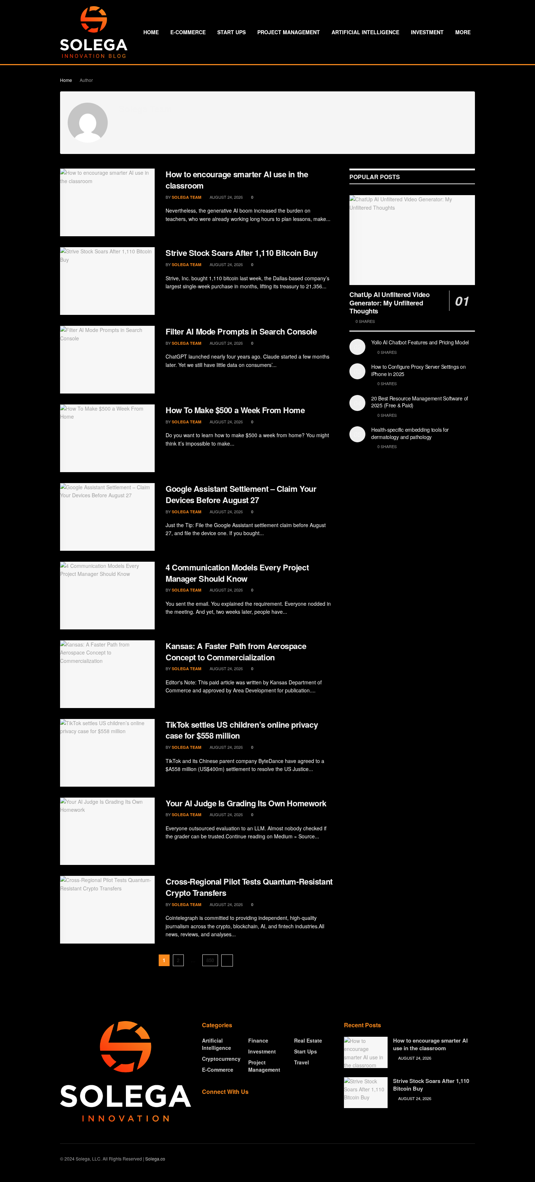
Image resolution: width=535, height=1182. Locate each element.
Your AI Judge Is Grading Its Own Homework (246, 803)
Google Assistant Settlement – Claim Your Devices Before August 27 (241, 494)
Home (151, 32)
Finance (258, 1040)
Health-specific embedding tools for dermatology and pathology (410, 433)
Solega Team (186, 197)
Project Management (288, 32)
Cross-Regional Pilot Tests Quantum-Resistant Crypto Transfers (249, 886)
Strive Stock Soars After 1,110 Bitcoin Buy (242, 252)
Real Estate (308, 1040)
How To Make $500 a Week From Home (235, 410)
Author (86, 80)
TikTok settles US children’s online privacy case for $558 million (242, 730)
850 (210, 960)
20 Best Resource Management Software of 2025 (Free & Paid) (419, 402)
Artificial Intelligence (365, 32)
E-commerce (188, 32)
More (463, 32)
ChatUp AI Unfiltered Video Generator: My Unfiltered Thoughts (389, 303)
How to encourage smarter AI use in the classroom (237, 179)
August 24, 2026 (226, 197)
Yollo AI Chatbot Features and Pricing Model (420, 342)
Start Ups (231, 32)
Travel (301, 1062)
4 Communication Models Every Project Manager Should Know (237, 572)
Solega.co (155, 1158)
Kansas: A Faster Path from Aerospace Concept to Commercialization (236, 651)
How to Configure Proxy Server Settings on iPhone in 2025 (418, 370)
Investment (427, 32)
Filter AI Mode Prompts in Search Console (241, 331)
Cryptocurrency (221, 1058)
